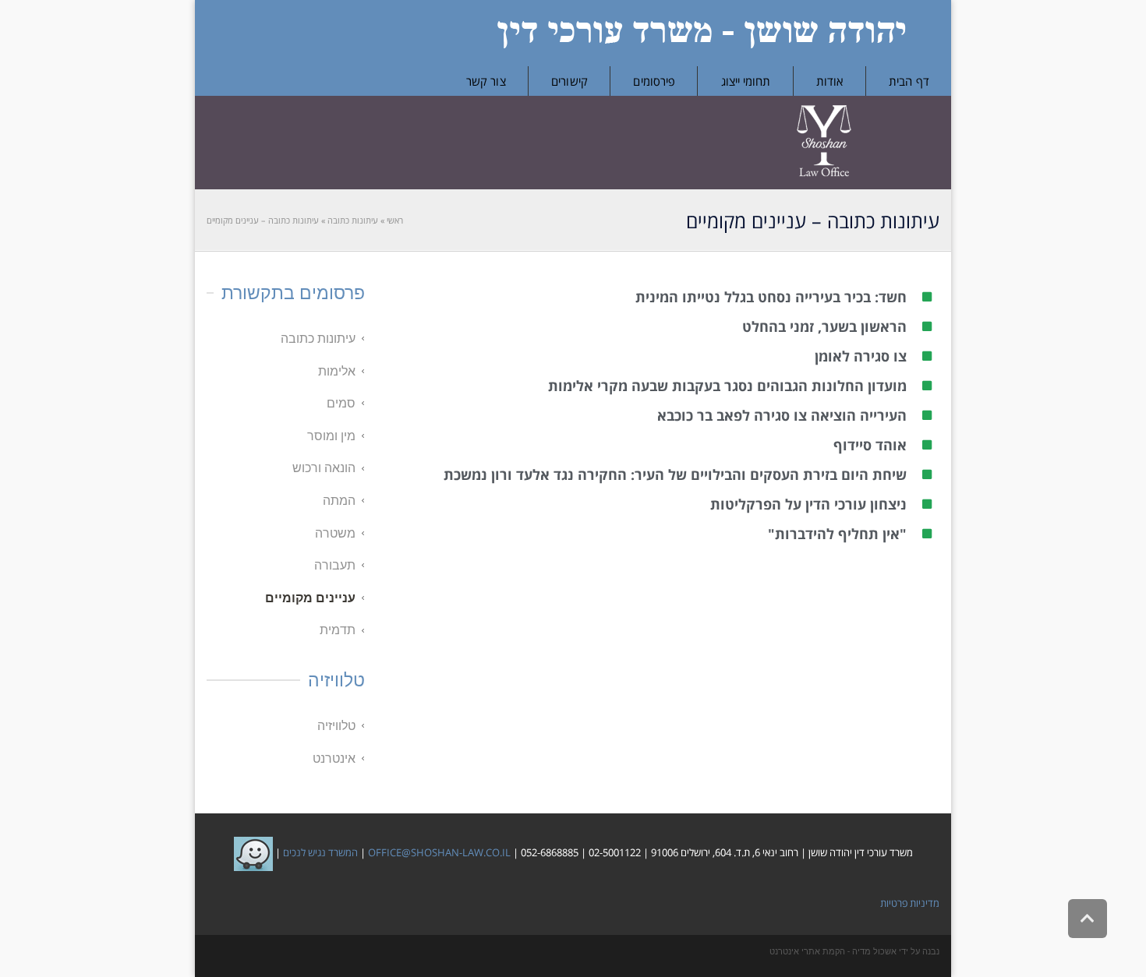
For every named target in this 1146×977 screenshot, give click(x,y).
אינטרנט (334, 758)
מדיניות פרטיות (909, 903)
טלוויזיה (336, 725)
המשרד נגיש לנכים (319, 853)
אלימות (336, 371)
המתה (339, 500)
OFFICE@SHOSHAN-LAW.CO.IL (439, 853)
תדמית (337, 630)
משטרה (335, 533)
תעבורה (334, 565)
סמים (341, 403)
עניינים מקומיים (310, 598)
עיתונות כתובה (318, 338)
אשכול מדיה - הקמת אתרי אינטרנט (833, 952)
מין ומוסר (331, 436)
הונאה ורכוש (323, 467)
